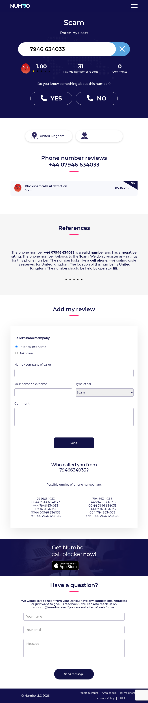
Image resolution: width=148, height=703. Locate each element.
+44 (112, 260)
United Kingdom (54, 264)
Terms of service (130, 692)
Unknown (26, 353)
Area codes (109, 692)
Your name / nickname (30, 384)
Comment (22, 403)
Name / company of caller (32, 364)
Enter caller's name (32, 347)
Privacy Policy (106, 698)
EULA (121, 698)
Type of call (84, 384)
